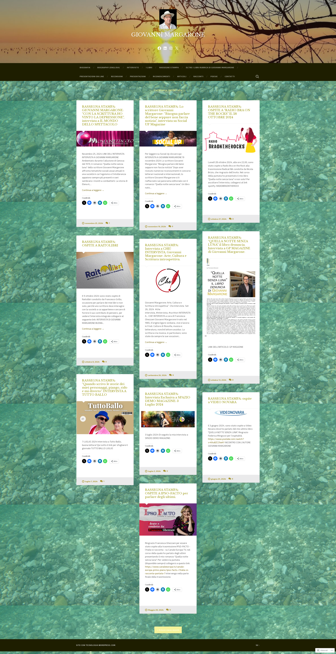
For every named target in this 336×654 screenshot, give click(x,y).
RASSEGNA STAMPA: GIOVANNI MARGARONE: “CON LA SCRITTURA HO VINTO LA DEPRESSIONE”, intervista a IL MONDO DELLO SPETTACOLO (103, 115)
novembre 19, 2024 (157, 226)
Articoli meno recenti (169, 630)
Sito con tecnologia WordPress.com (95, 645)
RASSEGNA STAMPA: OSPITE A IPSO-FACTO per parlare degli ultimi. (166, 493)
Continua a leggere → (93, 190)
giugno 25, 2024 (218, 479)
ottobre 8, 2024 (92, 362)
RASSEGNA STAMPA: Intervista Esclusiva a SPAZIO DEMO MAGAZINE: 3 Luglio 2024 (167, 399)
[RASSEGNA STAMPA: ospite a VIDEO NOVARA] (231, 413)
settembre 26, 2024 (157, 375)
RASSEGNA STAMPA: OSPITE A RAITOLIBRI (100, 243)
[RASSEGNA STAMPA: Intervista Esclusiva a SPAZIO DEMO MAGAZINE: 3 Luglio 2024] (168, 419)
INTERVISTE (133, 67)
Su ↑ (258, 645)
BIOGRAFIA (85, 67)
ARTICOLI (181, 76)
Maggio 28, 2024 (156, 610)
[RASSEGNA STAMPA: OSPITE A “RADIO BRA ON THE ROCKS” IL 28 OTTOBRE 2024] (231, 139)
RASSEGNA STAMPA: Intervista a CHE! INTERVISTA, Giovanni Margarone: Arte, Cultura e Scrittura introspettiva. (166, 252)
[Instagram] (171, 47)
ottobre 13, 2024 (218, 380)
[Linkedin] (165, 47)
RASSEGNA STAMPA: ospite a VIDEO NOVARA (230, 400)
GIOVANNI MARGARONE (168, 34)
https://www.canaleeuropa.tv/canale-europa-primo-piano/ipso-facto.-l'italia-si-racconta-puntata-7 (167, 570)
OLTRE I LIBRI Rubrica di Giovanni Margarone (210, 67)
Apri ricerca (257, 76)
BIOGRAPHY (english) (108, 67)
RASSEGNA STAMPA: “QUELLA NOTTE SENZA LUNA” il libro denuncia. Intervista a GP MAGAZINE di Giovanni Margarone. (229, 245)
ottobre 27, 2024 (218, 219)
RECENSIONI (117, 76)
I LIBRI (149, 67)
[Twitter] (177, 47)
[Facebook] (159, 47)
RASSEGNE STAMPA (169, 67)
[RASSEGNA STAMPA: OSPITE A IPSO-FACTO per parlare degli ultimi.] (168, 519)
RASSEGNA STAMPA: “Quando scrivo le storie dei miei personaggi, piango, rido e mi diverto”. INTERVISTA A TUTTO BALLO (104, 387)
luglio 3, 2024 (154, 471)
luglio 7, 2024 (91, 481)
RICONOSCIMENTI (161, 76)
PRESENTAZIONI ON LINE (92, 76)
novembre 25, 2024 (94, 223)
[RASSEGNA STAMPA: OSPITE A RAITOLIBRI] (105, 270)
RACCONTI (198, 76)
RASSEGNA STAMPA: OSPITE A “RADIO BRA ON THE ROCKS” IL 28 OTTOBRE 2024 (229, 112)
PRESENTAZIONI (138, 76)
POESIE (214, 76)
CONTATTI (230, 76)
